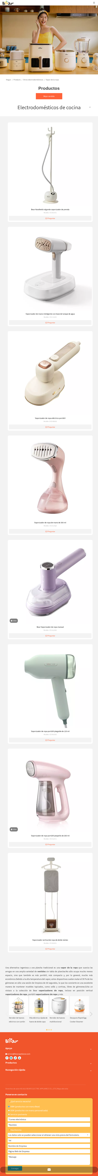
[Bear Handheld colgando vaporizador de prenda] (50, 165)
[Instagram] (11, 1057)
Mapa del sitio (62, 1088)
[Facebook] (6, 1057)
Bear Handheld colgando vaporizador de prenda (50, 209)
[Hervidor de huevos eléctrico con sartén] (18, 1005)
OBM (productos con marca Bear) (25, 1106)
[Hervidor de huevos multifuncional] (59, 1005)
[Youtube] (19, 1057)
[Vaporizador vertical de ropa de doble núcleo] (50, 896)
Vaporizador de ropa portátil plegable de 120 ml (50, 731)
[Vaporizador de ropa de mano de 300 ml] (50, 478)
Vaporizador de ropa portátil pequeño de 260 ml (50, 835)
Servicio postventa (18, 1114)
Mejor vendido (49, 96)
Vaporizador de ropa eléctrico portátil (50, 418)
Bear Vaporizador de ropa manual (50, 627)
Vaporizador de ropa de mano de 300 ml (50, 522)
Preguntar (51, 218)
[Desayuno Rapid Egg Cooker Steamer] (79, 1005)
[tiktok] (15, 1057)
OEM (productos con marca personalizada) (29, 1110)
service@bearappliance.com (18, 1054)
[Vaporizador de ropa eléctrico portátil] (50, 374)
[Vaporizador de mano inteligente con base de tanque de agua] (50, 270)
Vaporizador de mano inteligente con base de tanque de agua (50, 314)
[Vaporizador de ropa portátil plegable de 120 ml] (50, 687)
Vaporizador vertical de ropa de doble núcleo (50, 940)
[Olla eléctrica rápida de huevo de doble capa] (38, 1005)
